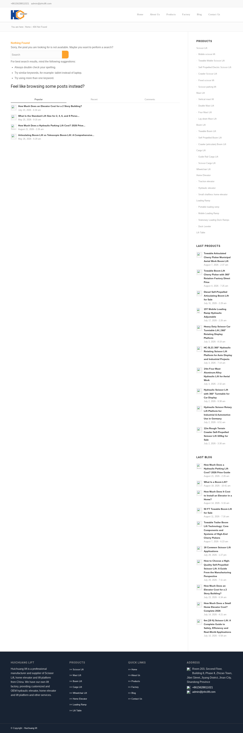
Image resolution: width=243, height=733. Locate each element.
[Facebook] (214, 3)
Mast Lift (200, 93)
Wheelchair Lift (203, 169)
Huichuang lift (30, 728)
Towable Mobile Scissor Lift (211, 60)
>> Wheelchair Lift (78, 693)
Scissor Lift (201, 48)
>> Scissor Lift (76, 669)
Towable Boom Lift (207, 131)
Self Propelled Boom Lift (210, 137)
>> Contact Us (135, 699)
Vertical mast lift (206, 99)
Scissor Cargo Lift (207, 163)
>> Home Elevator (78, 699)
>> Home (132, 669)
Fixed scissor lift (206, 80)
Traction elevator (206, 181)
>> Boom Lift (75, 681)
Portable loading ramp (208, 207)
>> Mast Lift (75, 675)
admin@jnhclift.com (203, 691)
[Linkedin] (224, 3)
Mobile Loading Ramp (208, 213)
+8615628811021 (202, 687)
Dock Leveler (204, 226)
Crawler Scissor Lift (207, 74)
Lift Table (200, 232)
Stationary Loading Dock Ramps (213, 220)
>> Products (134, 681)
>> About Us (134, 675)
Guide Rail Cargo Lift (208, 156)
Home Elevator (203, 175)
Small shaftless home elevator (212, 194)
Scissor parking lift (207, 87)
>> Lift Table (75, 710)
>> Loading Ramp (77, 704)
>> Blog (132, 693)
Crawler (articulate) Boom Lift (212, 144)
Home (28, 27)
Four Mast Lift (205, 112)
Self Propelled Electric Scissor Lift (214, 67)
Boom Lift (201, 125)
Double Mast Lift (206, 105)
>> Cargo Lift (75, 687)
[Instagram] (229, 3)
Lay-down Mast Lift (207, 119)
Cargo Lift (201, 150)
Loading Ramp (203, 200)
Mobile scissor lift (206, 54)
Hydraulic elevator (207, 188)
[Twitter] (219, 3)
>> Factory (133, 687)
